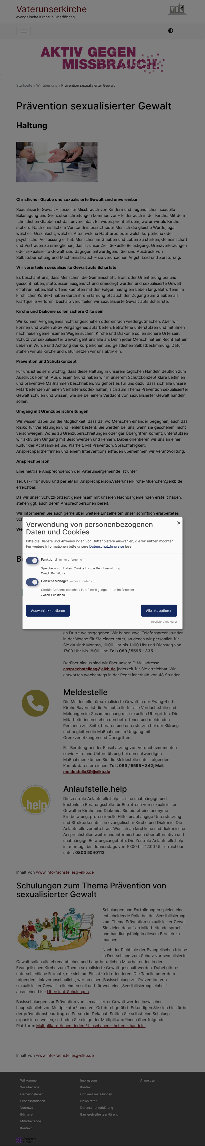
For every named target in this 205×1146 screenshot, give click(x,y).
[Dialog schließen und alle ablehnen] (178, 520)
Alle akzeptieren (159, 610)
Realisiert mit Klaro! (164, 621)
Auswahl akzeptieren (48, 610)
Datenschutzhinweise (106, 546)
